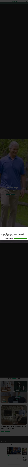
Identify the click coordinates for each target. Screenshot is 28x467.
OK (20, 238)
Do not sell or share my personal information (7, 238)
